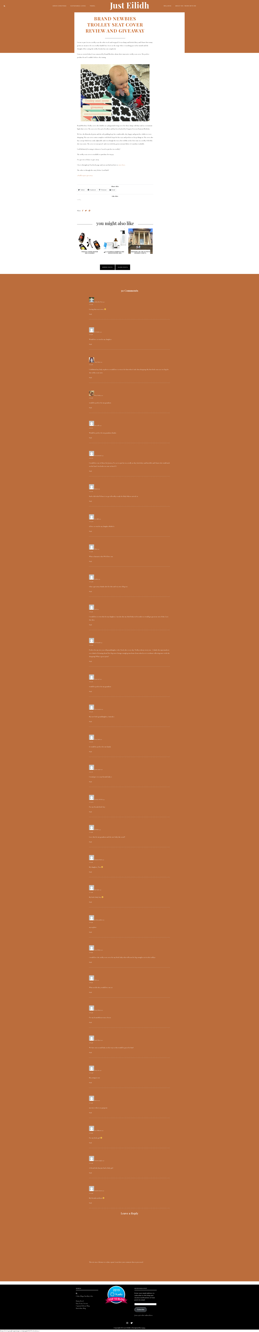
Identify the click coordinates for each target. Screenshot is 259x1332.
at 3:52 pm (91, 364)
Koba (143, 1328)
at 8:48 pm (91, 1133)
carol (95, 609)
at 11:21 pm (91, 1163)
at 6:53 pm (91, 334)
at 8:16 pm (91, 982)
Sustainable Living (78, 6)
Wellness (167, 6)
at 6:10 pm (91, 922)
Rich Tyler (96, 890)
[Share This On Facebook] (82, 210)
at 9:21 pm (91, 862)
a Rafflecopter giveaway (85, 175)
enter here (121, 165)
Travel (92, 6)
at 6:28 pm (91, 952)
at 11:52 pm (91, 1193)
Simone (96, 489)
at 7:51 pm (91, 551)
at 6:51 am (91, 681)
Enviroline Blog (81, 1308)
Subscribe (140, 1309)
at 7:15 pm (91, 1103)
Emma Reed (79, 1301)
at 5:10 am (91, 491)
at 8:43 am (91, 711)
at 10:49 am (91, 802)
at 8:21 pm (91, 611)
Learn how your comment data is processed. (129, 1262)
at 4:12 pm (91, 304)
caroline (96, 579)
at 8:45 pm (91, 1012)
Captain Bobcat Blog (83, 1306)
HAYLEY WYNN (98, 799)
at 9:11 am (91, 772)
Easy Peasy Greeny (82, 1303)
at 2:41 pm (91, 892)
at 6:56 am (91, 428)
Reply (90, 314)
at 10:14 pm (91, 1072)
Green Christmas (59, 6)
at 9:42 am (91, 458)
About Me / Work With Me (185, 6)
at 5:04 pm (91, 398)
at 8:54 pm (91, 1042)
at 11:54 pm (91, 581)
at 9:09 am (91, 741)
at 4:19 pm (91, 832)
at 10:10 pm (91, 645)
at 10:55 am (91, 521)
